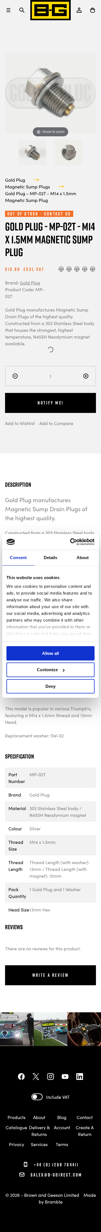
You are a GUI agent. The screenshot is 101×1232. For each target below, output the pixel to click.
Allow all (50, 653)
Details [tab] (51, 557)
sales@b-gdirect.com (56, 1174)
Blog (61, 1117)
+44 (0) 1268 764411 (55, 1164)
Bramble (54, 1201)
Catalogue (16, 1127)
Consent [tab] (18, 557)
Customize (47, 669)
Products (17, 1117)
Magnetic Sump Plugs (27, 186)
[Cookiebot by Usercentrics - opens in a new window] (71, 542)
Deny (50, 686)
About (39, 1117)
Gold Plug (15, 180)
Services (39, 1144)
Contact (85, 1117)
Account (62, 1127)
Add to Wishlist (20, 423)
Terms (62, 1144)
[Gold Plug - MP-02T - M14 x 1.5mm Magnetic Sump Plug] (33, 153)
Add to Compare (56, 423)
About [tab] (83, 557)
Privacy (16, 1144)
